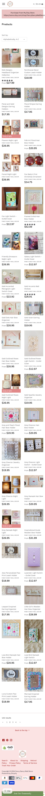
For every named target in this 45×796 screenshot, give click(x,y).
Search (5, 760)
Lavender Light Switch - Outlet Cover (33, 575)
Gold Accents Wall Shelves (32, 288)
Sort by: (5, 35)
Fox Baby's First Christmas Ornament (32, 176)
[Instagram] (11, 740)
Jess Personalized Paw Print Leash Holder (11, 575)
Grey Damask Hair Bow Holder (33, 498)
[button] (7, 80)
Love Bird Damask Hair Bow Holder (11, 657)
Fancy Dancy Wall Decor (24, 771)
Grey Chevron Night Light (10, 498)
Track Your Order (9, 765)
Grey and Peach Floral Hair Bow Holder (11, 427)
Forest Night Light (10, 175)
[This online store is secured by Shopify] (8, 746)
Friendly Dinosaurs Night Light (10, 258)
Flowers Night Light (10, 141)
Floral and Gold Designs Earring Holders (10, 107)
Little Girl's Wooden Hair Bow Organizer (32, 609)
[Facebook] (3, 740)
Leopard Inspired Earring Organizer (10, 609)
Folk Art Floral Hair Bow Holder (32, 142)
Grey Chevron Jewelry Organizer (11, 464)
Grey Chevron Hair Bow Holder (32, 427)
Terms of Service (30, 763)
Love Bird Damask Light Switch (32, 657)
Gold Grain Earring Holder (32, 319)
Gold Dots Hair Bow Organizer (10, 319)
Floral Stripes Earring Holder (33, 106)
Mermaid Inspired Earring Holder (32, 696)
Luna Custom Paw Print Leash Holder (10, 696)
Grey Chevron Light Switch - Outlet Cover (33, 464)
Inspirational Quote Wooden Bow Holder (32, 532)
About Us (14, 760)
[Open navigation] (3, 4)
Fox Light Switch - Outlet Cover (10, 218)
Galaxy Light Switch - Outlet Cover (33, 258)
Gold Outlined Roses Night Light (10, 397)
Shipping (24, 760)
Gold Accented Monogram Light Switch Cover (10, 290)
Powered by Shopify (9, 773)
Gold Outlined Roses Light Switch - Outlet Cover (32, 362)
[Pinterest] (7, 740)
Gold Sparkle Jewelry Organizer (33, 397)
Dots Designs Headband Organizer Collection (10, 73)
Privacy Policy (15, 763)
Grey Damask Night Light (10, 532)
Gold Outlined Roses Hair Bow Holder (10, 360)
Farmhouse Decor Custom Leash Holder (33, 72)
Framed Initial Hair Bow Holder (32, 218)
